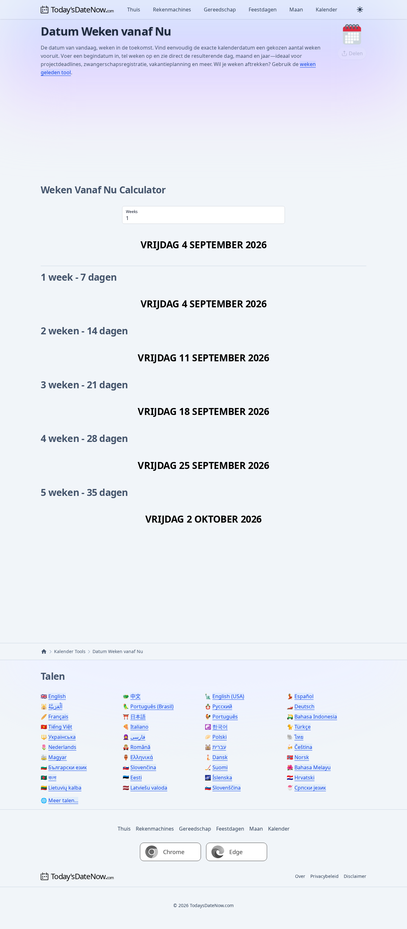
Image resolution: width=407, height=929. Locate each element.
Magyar (57, 757)
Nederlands (62, 747)
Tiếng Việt (60, 726)
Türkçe (302, 726)
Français (58, 716)
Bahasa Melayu (312, 767)
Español (304, 696)
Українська (62, 736)
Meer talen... (63, 800)
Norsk (301, 757)
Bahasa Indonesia (315, 716)
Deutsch (304, 706)
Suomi (220, 767)
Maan (296, 9)
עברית (219, 747)
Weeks (132, 211)
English (57, 696)
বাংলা (52, 777)
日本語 (138, 716)
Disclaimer (355, 876)
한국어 (220, 726)
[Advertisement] (203, 129)
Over (300, 876)
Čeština (303, 747)
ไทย (298, 736)
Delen (356, 53)
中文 (135, 696)
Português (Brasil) (152, 706)
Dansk (220, 757)
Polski (219, 736)
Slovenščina (226, 787)
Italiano (139, 726)
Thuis (133, 9)
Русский (222, 706)
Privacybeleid (324, 876)
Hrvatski (304, 777)
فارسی (137, 736)
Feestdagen (263, 9)
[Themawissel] (360, 9)
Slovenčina (143, 767)
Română (140, 747)
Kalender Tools (70, 651)
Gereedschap (220, 9)
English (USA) (228, 696)
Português (225, 716)
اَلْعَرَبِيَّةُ (55, 706)
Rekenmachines (172, 9)
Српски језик (310, 787)
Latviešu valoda (148, 787)
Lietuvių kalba (64, 787)
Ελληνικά (141, 757)
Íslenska (222, 777)
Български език (67, 767)
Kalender (326, 9)
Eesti (136, 777)
